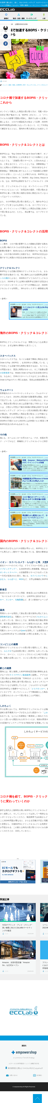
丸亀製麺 (19, 600)
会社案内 (39, 1075)
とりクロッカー (38, 689)
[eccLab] (24, 1018)
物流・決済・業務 (19, 18)
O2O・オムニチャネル (29, 85)
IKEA (21, 579)
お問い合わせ (13, 1075)
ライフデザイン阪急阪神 (19, 675)
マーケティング (31, 18)
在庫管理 (19, 85)
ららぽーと (12, 579)
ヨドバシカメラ (37, 576)
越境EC (6, 18)
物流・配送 (12, 85)
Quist (23, 630)
